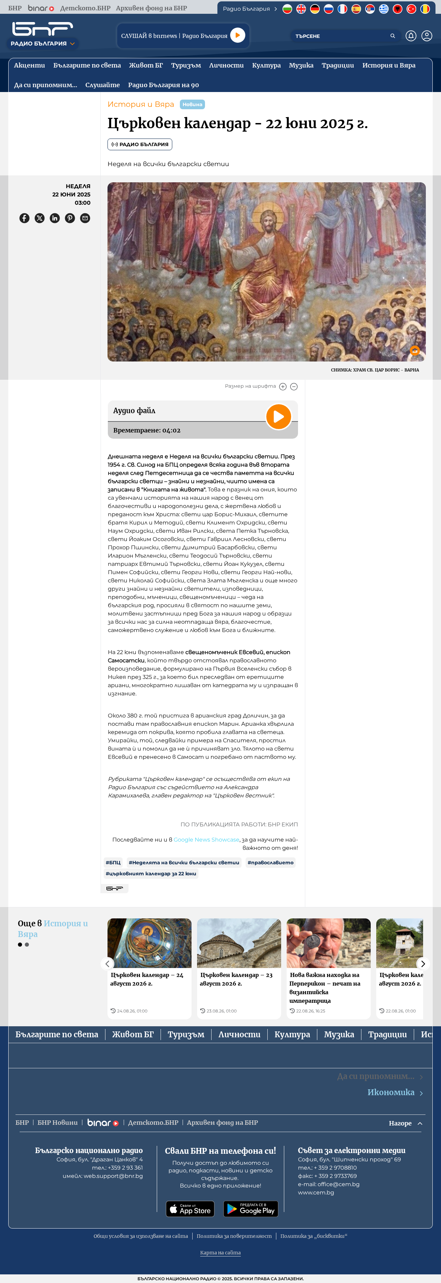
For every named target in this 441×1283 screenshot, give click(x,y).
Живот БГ (133, 1034)
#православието (271, 862)
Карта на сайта (220, 1253)
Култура (292, 1034)
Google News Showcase (206, 839)
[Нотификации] (411, 36)
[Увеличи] (283, 387)
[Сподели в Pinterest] (69, 218)
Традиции (387, 1034)
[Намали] (294, 387)
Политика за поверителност (234, 1236)
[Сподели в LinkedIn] (54, 218)
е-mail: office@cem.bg (329, 1184)
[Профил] (427, 36)
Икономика (391, 1092)
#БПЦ (113, 862)
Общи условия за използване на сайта (141, 1236)
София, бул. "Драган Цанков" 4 (100, 1159)
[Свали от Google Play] (250, 1209)
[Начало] (42, 29)
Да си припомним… (375, 1076)
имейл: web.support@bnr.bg (103, 1176)
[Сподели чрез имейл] (85, 218)
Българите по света (57, 1034)
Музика (339, 1034)
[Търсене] (392, 35)
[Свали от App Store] (190, 1209)
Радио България (144, 144)
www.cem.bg (316, 1192)
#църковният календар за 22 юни (151, 873)
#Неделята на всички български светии (184, 862)
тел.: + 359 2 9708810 (327, 1167)
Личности (239, 1034)
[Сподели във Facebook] (24, 218)
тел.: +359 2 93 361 (117, 1167)
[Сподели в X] (39, 218)
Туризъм (186, 1034)
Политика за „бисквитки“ (314, 1236)
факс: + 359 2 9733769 (327, 1176)
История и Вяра (140, 104)
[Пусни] (237, 35)
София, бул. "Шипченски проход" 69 (349, 1159)
